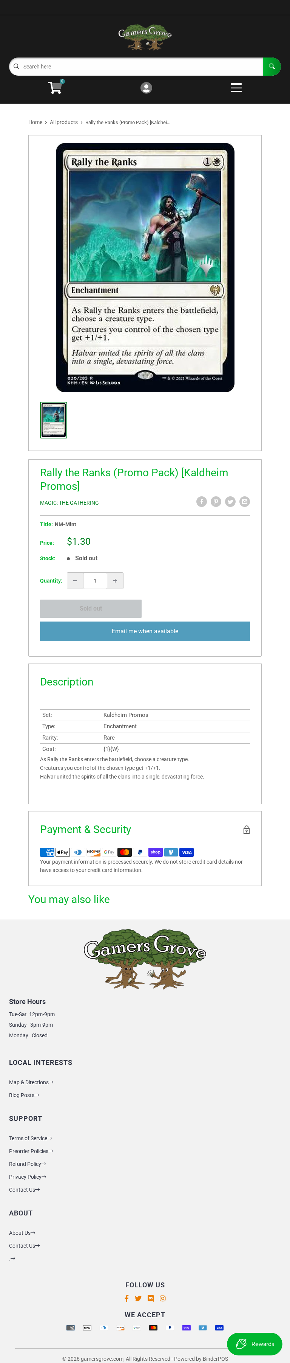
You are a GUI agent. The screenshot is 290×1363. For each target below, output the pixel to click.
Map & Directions (29, 1082)
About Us (20, 1233)
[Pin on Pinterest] (216, 501)
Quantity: (51, 581)
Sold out (91, 608)
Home (35, 122)
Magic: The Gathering (69, 503)
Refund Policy (25, 1164)
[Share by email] (244, 501)
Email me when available (145, 631)
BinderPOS (215, 1359)
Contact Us (22, 1190)
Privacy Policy (25, 1177)
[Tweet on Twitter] (230, 501)
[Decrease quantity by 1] (75, 581)
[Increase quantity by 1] (115, 581)
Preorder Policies (28, 1151)
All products (64, 122)
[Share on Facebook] (201, 501)
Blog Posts (21, 1095)
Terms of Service (28, 1138)
